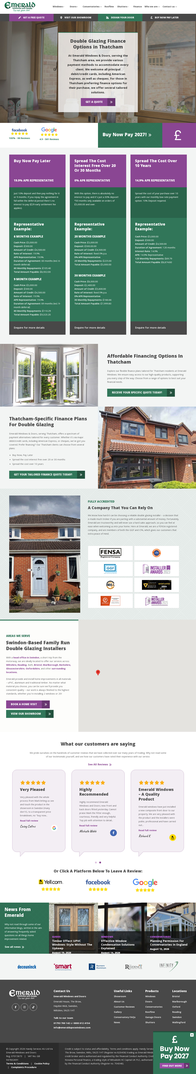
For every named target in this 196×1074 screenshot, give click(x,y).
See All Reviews (98, 764)
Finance (137, 7)
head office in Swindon (26, 658)
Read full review (29, 831)
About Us (119, 1002)
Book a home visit (24, 704)
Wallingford (178, 1023)
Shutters (122, 7)
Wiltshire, (11, 665)
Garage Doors (153, 1017)
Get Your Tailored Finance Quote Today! (43, 475)
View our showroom (26, 714)
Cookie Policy (41, 1064)
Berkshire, (65, 665)
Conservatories (91, 7)
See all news (13, 947)
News (117, 1023)
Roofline (109, 7)
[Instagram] (24, 1007)
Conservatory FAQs (125, 1017)
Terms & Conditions (17, 1064)
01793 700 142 (62, 1023)
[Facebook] (15, 1007)
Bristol (38, 665)
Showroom (120, 997)
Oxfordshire (33, 669)
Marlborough (50, 665)
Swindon (177, 1017)
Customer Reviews (124, 1007)
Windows (58, 7)
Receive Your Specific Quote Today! (137, 393)
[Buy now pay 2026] (174, 1052)
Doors (73, 7)
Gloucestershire (15, 669)
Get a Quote (94, 102)
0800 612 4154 (82, 1023)
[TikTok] (33, 1007)
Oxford (176, 1007)
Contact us (169, 7)
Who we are (151, 7)
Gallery (118, 1012)
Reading (22, 665)
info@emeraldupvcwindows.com (72, 1028)
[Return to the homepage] (20, 7)
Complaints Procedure (23, 1068)
